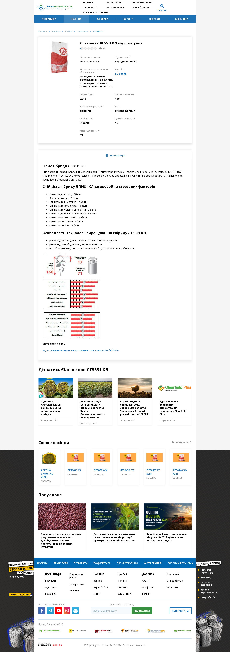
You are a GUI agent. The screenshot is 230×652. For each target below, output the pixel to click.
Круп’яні (122, 574)
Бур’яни (128, 18)
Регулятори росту (76, 576)
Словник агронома (95, 12)
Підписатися (142, 610)
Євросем (46, 481)
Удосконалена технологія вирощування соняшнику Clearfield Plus (81, 350)
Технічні (122, 580)
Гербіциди (51, 580)
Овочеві (122, 587)
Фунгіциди (50, 587)
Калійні (146, 593)
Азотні (146, 580)
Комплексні (172, 574)
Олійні (68, 31)
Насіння (76, 18)
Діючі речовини (142, 2)
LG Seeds (120, 73)
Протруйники (76, 584)
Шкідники (181, 18)
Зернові (98, 580)
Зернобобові (101, 587)
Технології (90, 7)
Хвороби (154, 18)
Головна (42, 31)
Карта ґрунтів (140, 7)
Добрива (102, 18)
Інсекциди (50, 593)
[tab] (115, 155)
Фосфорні (147, 587)
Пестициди (49, 18)
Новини (88, 2)
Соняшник (82, 31)
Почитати (114, 2)
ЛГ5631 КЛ (98, 31)
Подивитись (115, 7)
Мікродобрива (174, 580)
